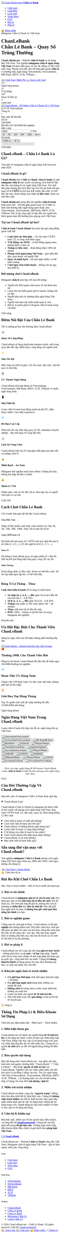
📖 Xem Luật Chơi (36, 80)
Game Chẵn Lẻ (15, 1219)
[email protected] (26, 1122)
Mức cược (6, 128)
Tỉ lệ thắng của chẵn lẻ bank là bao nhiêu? (25, 832)
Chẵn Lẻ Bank (15, 1210)
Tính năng (13, 1165)
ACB (10, 1192)
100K (29, 134)
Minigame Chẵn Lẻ (17, 1216)
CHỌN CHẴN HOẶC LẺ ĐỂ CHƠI (18, 144)
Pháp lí (11, 25)
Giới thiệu (12, 10)
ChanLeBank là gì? (13, 801)
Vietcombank (14, 1181)
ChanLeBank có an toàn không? (20, 837)
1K (4, 134)
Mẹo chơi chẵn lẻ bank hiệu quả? (20, 840)
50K (22, 134)
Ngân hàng (13, 16)
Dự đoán (5, 137)
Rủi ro (11, 22)
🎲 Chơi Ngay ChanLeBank (15, 869)
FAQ (10, 19)
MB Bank (12, 1186)
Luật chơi (12, 13)
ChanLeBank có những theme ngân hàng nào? (27, 826)
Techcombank (14, 1183)
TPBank (12, 1195)
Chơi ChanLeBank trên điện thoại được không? (27, 835)
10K (15, 134)
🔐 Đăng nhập (8, 30)
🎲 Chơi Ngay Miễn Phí (13, 80)
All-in (37, 134)
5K (9, 134)
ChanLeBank (14, 1207)
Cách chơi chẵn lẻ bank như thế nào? (22, 823)
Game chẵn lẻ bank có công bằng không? (24, 829)
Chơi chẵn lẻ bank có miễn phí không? (23, 820)
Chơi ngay (13, 8)
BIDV (11, 1189)
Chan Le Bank (15, 1213)
